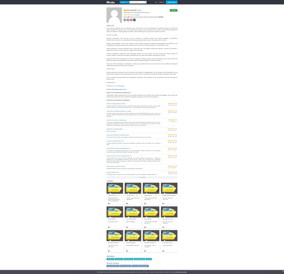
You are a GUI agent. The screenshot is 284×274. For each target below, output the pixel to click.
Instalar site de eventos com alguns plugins (116, 120)
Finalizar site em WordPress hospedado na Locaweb (118, 111)
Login (156, 2)
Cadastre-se (161, 2)
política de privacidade (181, 272)
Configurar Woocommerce (112, 172)
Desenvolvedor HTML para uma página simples (117, 135)
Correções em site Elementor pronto (115, 141)
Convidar (174, 10)
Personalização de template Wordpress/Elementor (118, 148)
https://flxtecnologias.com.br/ (118, 89)
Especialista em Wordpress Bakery (114, 129)
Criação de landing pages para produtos (115, 103)
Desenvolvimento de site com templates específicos (118, 156)
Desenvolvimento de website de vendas (115, 166)
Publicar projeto (171, 2)
